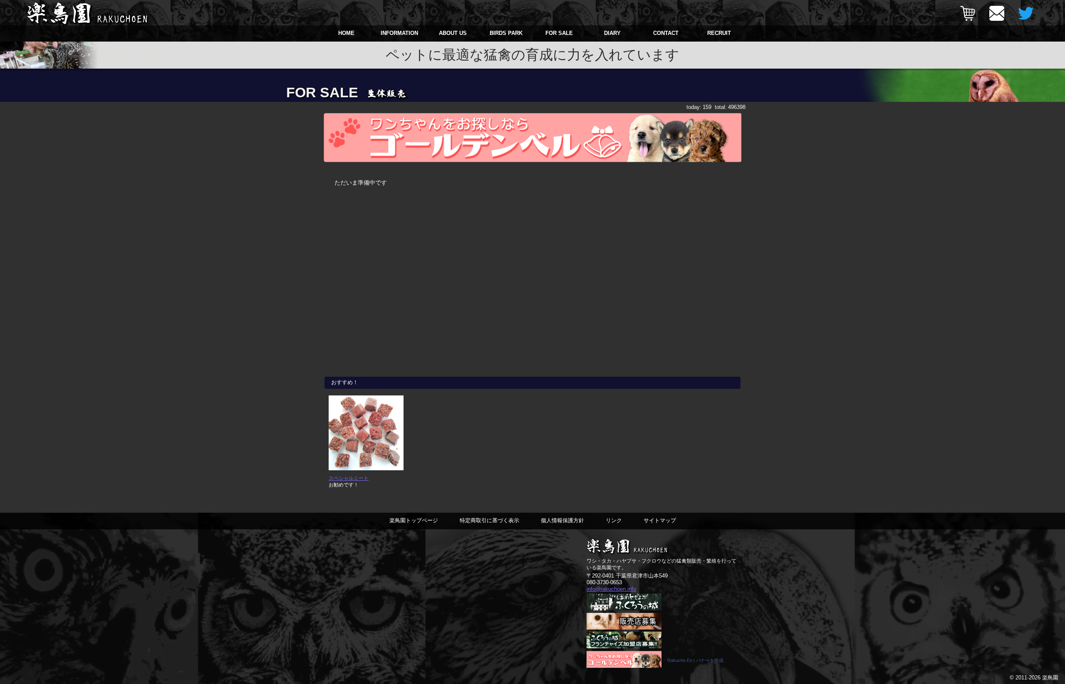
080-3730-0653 (604, 582)
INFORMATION (399, 33)
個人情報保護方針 (562, 520)
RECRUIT (719, 33)
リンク (614, 520)
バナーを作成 (709, 660)
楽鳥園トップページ (413, 520)
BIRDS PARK (506, 33)
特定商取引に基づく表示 (489, 520)
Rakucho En (679, 660)
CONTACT (666, 33)
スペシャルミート (349, 478)
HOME (346, 33)
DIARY (612, 33)
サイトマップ (660, 520)
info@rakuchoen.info (611, 589)
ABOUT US (453, 33)
